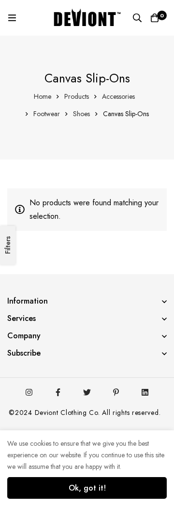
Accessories (118, 96)
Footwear (46, 114)
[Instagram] (29, 392)
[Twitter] (87, 392)
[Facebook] (58, 392)
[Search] (137, 18)
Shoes (81, 114)
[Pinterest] (116, 392)
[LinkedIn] (145, 392)
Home (42, 96)
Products (76, 96)
